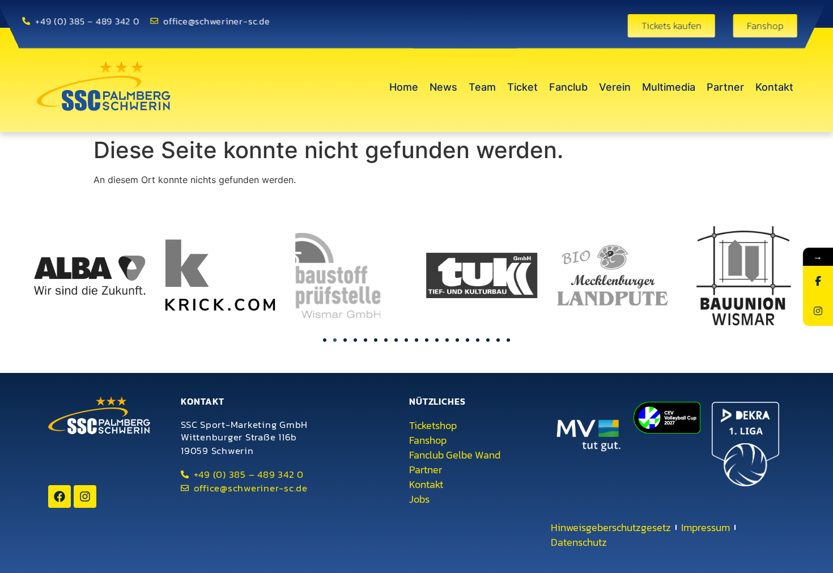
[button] (324, 340)
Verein (615, 87)
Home (403, 87)
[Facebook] (59, 496)
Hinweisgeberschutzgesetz (611, 527)
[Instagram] (85, 496)
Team (482, 87)
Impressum (705, 527)
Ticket (522, 87)
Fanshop (428, 440)
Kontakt (774, 87)
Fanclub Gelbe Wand (454, 455)
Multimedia (668, 87)
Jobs (419, 499)
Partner (725, 87)
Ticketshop (433, 425)
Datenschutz (579, 542)
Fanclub (568, 87)
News (443, 87)
